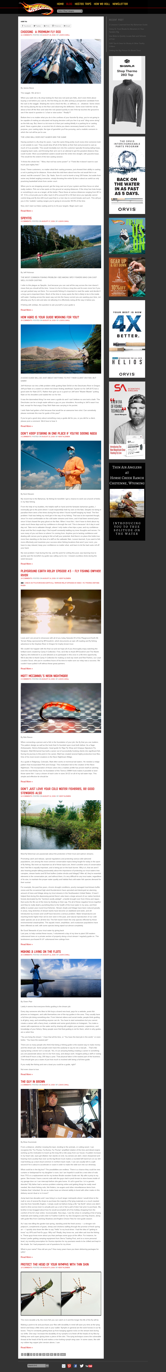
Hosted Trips (83, 4)
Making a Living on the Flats (41, 951)
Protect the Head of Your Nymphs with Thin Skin (55, 1264)
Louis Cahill (64, 35)
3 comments (26, 221)
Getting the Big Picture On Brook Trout (125, 50)
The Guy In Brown (33, 1081)
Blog (69, 4)
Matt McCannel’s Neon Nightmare (44, 676)
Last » (63, 1354)
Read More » (27, 211)
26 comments (26, 955)
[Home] (36, 16)
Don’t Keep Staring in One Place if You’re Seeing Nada (59, 433)
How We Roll (102, 4)
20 (48, 1354)
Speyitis (26, 218)
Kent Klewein (64, 437)
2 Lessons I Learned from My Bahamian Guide (128, 25)
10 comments (26, 1267)
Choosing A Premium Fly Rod (41, 32)
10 (44, 1354)
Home (60, 4)
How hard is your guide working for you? (50, 317)
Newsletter (120, 4)
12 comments (26, 796)
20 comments (26, 320)
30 (52, 1354)
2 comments (26, 1085)
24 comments (26, 578)
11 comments (26, 35)
